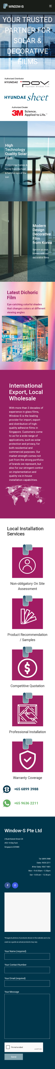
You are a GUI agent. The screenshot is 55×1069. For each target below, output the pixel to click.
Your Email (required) (15, 978)
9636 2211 (46, 863)
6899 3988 (46, 859)
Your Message (11, 991)
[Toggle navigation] (44, 6)
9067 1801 (46, 867)
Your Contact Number (15, 964)
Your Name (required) (15, 951)
